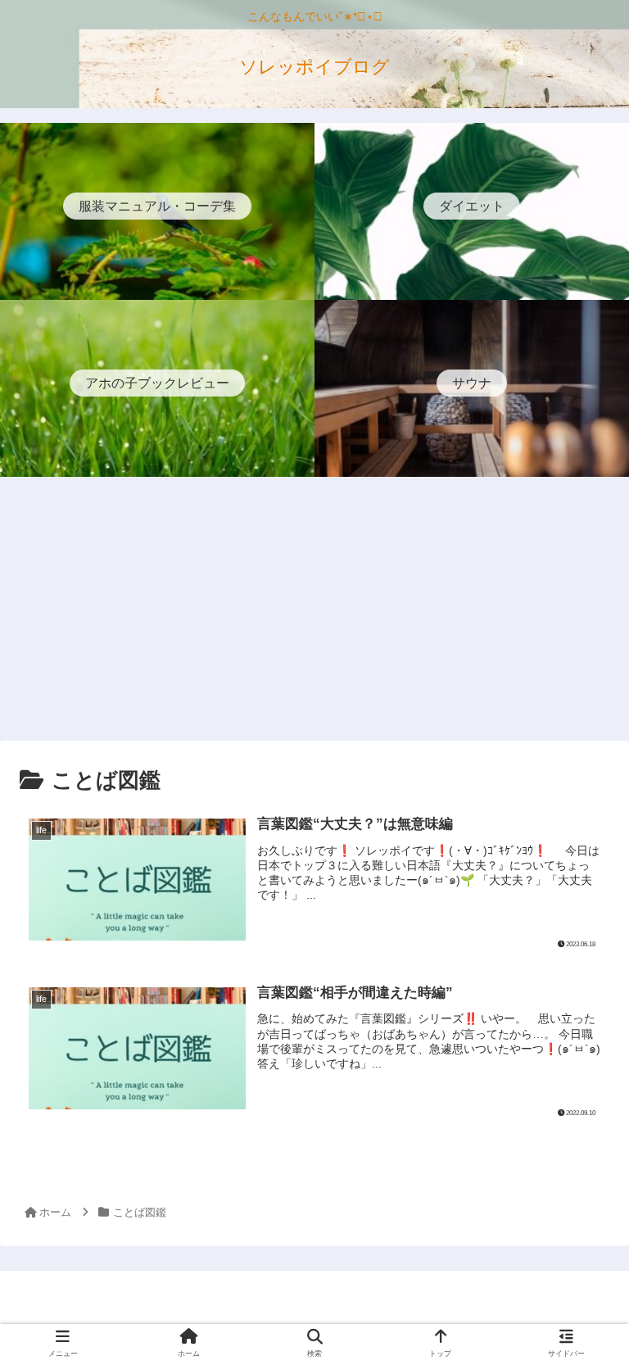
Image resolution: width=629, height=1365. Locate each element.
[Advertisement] (314, 611)
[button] (580, 1308)
